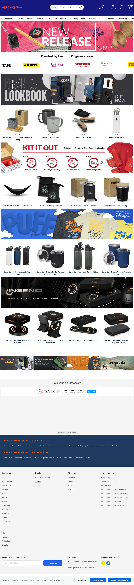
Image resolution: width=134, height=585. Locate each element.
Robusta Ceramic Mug (50, 137)
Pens (3, 525)
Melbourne (21, 446)
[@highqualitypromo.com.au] (40, 392)
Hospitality (44, 458)
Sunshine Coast (114, 446)
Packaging (6, 521)
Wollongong (82, 446)
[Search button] (81, 7)
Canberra (52, 446)
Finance (58, 458)
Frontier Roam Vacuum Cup (116, 206)
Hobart (59, 446)
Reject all (98, 580)
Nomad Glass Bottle (116, 137)
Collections (6, 505)
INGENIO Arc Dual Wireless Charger (83, 340)
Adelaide (35, 446)
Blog (70, 485)
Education (35, 458)
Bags (3, 493)
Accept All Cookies (119, 580)
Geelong (90, 446)
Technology (6, 541)
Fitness (51, 458)
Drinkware (6, 509)
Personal (5, 529)
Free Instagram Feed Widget (67, 432)
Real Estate (8, 458)
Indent (4, 477)
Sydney (14, 446)
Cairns (105, 446)
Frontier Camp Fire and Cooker (83, 206)
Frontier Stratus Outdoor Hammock (17, 206)
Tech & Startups (68, 458)
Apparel (5, 489)
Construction (18, 458)
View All (38, 481)
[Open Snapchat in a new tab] (103, 563)
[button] (67, 36)
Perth (29, 446)
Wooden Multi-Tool (83, 137)
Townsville (98, 446)
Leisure (4, 517)
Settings (82, 580)
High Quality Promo (42, 477)
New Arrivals (7, 485)
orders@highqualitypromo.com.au (81, 568)
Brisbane (7, 446)
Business (5, 501)
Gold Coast (43, 446)
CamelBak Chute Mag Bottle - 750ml (83, 272)
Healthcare (27, 458)
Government (79, 458)
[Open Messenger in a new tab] (108, 563)
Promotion (6, 537)
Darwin (65, 446)
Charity (87, 458)
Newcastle (72, 446)
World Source (7, 481)
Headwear (6, 513)
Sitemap (71, 489)
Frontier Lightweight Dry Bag (50, 206)
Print (3, 533)
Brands (4, 497)
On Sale (5, 545)
